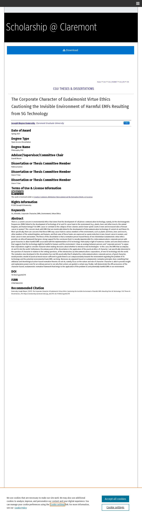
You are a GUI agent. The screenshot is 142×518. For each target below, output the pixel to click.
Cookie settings (57, 504)
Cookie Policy (21, 508)
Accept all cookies (115, 499)
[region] (71, 503)
